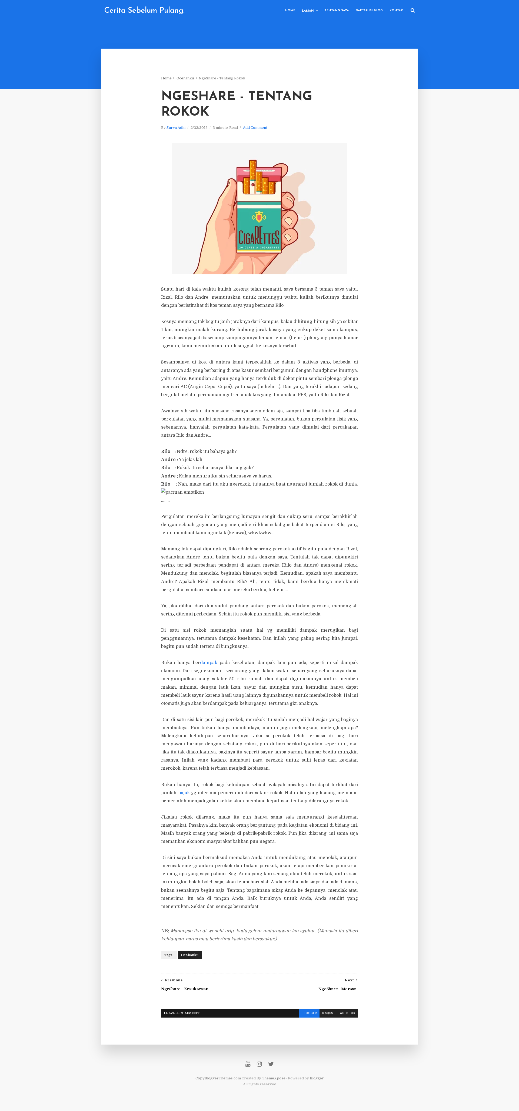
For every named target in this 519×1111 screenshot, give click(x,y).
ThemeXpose (273, 1078)
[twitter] (271, 1064)
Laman (308, 10)
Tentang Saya (337, 10)
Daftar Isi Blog (369, 10)
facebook (346, 1013)
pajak (184, 792)
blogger (309, 1013)
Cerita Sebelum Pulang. (144, 11)
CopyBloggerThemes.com (218, 1078)
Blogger (317, 1078)
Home (290, 10)
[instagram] (259, 1064)
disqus (327, 1013)
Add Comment (255, 128)
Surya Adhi (176, 128)
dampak (208, 662)
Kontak (396, 10)
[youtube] (248, 1064)
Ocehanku (185, 78)
